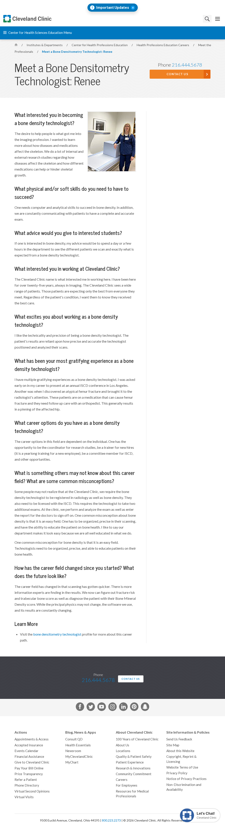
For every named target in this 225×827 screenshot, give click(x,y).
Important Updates (112, 7)
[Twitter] (91, 707)
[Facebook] (80, 707)
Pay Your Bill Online (29, 768)
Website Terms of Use (182, 767)
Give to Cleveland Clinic (32, 762)
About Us (122, 745)
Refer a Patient (26, 780)
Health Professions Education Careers (163, 45)
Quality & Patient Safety (134, 756)
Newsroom (73, 751)
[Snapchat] (145, 707)
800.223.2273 (111, 820)
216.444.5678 (187, 65)
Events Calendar (26, 751)
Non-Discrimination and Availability (183, 787)
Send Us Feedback (179, 739)
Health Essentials (78, 745)
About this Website (180, 751)
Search (207, 19)
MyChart (71, 762)
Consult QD (74, 739)
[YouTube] (101, 707)
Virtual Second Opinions (32, 791)
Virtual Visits (24, 797)
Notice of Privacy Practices (186, 779)
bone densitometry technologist (57, 634)
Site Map (172, 745)
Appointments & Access (32, 739)
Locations (123, 751)
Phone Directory (27, 785)
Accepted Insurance (29, 745)
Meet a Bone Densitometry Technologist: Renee (77, 52)
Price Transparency (29, 774)
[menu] (217, 19)
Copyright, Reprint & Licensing (181, 759)
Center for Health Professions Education (100, 45)
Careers (121, 780)
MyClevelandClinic (79, 756)
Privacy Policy (176, 773)
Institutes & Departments (45, 45)
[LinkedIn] (123, 707)
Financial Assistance (29, 756)
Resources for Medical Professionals (132, 793)
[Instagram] (112, 707)
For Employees (126, 785)
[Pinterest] (134, 707)
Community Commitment (133, 774)
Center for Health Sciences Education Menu (40, 33)
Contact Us (177, 74)
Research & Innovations (133, 768)
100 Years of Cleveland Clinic (137, 739)
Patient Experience (130, 762)
